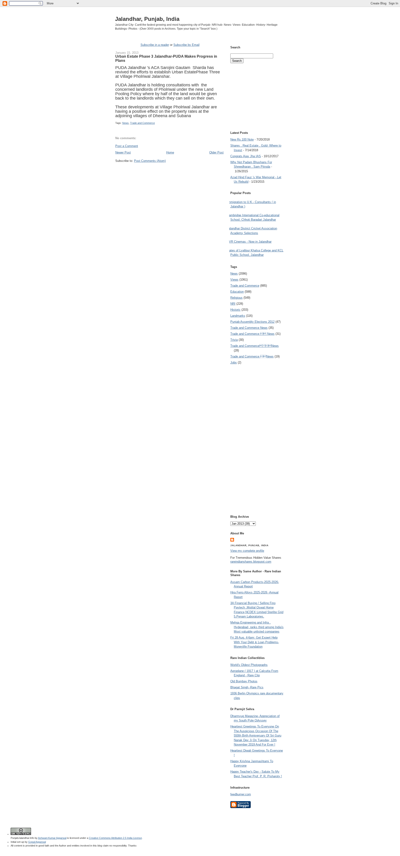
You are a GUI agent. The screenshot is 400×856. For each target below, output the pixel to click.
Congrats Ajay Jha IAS (245, 156)
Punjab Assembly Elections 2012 (252, 321)
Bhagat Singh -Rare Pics (246, 687)
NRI (232, 303)
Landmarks (237, 315)
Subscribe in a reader (155, 45)
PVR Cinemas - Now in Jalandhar (249, 241)
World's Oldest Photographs (249, 665)
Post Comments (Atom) (150, 161)
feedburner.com (240, 794)
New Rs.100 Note (242, 139)
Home (170, 152)
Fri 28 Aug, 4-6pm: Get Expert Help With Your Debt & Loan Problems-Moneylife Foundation (254, 642)
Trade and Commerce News (249, 327)
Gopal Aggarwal (37, 841)
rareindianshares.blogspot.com (250, 561)
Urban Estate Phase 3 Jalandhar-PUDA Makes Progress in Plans (166, 58)
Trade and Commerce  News (252, 334)
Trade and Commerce (142, 123)
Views (234, 279)
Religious (236, 297)
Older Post (216, 152)
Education (237, 291)
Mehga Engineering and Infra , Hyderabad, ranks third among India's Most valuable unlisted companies (257, 627)
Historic (235, 309)
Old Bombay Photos (243, 681)
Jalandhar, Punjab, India (147, 19)
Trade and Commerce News (254, 346)
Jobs (233, 362)
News (125, 123)
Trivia (234, 340)
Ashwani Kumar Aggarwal (52, 838)
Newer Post (123, 152)
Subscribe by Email (186, 45)
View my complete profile (247, 550)
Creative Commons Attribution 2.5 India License (115, 838)
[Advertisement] (169, 172)
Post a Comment (126, 146)
